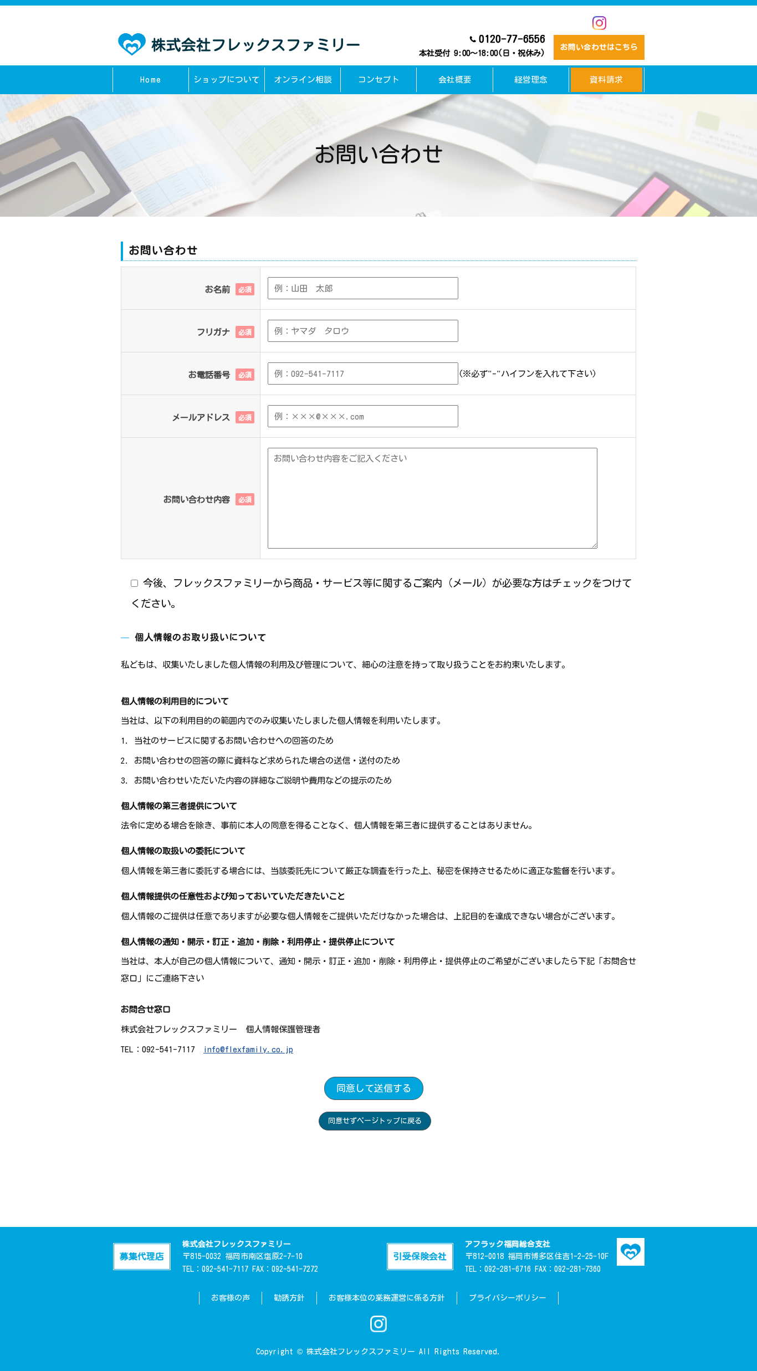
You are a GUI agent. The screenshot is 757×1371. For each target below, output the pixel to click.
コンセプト (379, 79)
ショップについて (226, 79)
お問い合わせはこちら (599, 47)
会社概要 (455, 79)
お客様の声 (230, 1298)
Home (151, 79)
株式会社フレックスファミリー (256, 45)
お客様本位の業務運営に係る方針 (387, 1298)
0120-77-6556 (482, 45)
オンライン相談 (303, 79)
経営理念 (531, 79)
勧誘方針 (289, 1298)
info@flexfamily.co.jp (248, 1049)
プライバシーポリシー (507, 1298)
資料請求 (606, 79)
